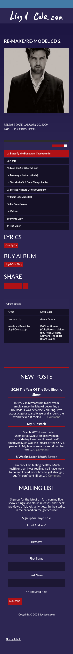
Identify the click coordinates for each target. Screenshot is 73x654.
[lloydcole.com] (36, 16)
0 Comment (52, 417)
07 (19, 197)
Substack (57, 630)
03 (22, 168)
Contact (15, 630)
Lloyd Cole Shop (13, 264)
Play (8, 146)
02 (11, 161)
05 (27, 183)
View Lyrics (11, 245)
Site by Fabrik (13, 639)
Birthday (36, 542)
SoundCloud (36, 630)
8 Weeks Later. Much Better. (36, 456)
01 (28, 154)
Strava (43, 630)
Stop (15, 146)
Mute (46, 146)
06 (26, 190)
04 (22, 175)
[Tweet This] (7, 286)
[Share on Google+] (19, 286)
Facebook (29, 630)
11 (13, 226)
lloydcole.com (47, 615)
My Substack (36, 424)
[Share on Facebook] (13, 286)
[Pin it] (25, 286)
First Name (36, 558)
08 (17, 204)
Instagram (50, 630)
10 (15, 219)
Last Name (36, 575)
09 (12, 212)
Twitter (22, 630)
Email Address (36, 525)
